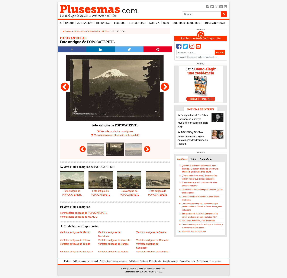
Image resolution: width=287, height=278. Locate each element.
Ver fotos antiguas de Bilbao (75, 240)
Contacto (144, 261)
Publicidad (133, 261)
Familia (154, 22)
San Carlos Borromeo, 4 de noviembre (198, 220)
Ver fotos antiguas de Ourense (152, 251)
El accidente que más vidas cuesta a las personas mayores (199, 184)
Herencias (103, 22)
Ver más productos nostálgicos (116, 131)
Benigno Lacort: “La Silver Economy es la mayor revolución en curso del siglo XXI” (200, 215)
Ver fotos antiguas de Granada (152, 240)
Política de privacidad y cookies (113, 261)
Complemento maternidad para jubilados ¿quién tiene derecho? (202, 191)
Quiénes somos (79, 261)
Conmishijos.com (187, 261)
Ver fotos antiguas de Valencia (114, 240)
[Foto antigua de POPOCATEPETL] (65, 86)
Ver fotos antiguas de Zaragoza (76, 251)
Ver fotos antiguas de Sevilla (151, 232)
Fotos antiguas (215, 22)
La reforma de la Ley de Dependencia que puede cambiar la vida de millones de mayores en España (202, 206)
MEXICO (105, 31)
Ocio (166, 22)
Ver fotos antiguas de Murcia (113, 251)
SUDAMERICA (94, 31)
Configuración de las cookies (209, 261)
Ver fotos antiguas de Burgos (113, 243)
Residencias (137, 22)
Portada (68, 31)
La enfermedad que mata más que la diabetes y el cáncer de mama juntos (202, 226)
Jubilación (85, 22)
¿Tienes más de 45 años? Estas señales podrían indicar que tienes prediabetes (199, 177)
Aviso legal (93, 261)
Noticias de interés (200, 109)
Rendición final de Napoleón (194, 231)
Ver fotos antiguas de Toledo (75, 243)
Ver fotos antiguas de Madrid (75, 232)
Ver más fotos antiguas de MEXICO (78, 216)
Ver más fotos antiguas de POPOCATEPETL (83, 212)
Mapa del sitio (155, 261)
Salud (69, 22)
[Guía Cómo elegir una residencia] (200, 84)
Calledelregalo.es (170, 261)
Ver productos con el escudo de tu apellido (116, 135)
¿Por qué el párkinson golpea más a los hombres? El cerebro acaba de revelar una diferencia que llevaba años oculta (200, 168)
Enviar (220, 52)
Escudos (119, 22)
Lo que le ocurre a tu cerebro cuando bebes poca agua (200, 198)
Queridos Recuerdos (186, 22)
